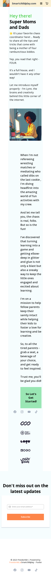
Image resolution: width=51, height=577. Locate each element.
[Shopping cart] (47, 3)
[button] (41, 3)
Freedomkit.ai (15, 562)
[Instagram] (22, 411)
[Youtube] (29, 411)
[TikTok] (36, 411)
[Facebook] (14, 411)
